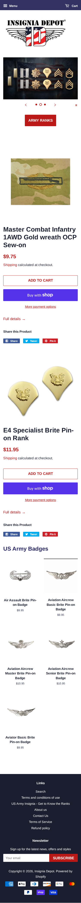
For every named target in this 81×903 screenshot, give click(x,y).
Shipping (10, 265)
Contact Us (40, 816)
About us (40, 809)
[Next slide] (55, 105)
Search (41, 791)
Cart (74, 6)
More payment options (40, 306)
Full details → (14, 319)
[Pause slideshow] (76, 105)
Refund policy (40, 828)
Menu (12, 6)
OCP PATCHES (40, 120)
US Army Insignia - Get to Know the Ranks (40, 803)
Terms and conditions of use (40, 797)
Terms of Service (40, 822)
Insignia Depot (44, 871)
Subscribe (63, 858)
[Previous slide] (26, 105)
